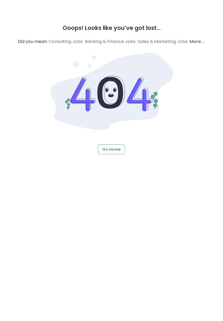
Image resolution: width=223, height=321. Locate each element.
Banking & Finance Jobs (110, 41)
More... (197, 41)
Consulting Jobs (66, 41)
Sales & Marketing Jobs (162, 41)
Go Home (111, 149)
